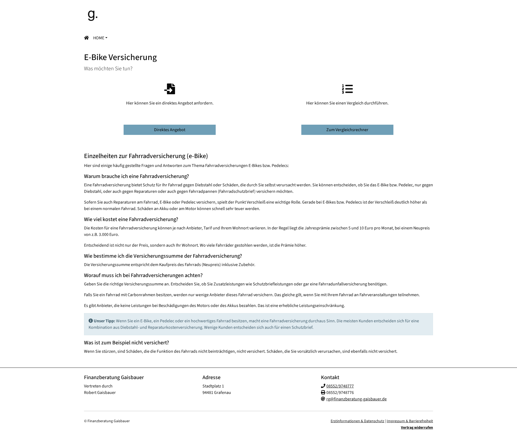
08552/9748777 (340, 386)
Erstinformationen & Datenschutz (357, 421)
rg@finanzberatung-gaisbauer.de (356, 399)
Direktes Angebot (169, 130)
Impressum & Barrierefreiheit (410, 421)
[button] (87, 38)
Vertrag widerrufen (417, 427)
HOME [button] (98, 38)
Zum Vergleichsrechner (347, 130)
